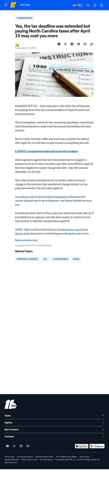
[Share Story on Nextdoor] (78, 44)
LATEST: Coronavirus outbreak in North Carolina (46, 151)
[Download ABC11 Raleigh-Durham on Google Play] (97, 446)
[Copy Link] (91, 44)
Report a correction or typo (26, 240)
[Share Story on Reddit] (72, 44)
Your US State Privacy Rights (66, 457)
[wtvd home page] (10, 404)
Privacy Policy (10, 457)
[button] (6, 5)
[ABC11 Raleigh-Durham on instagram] (21, 446)
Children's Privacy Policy (44, 457)
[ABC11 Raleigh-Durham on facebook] (7, 446)
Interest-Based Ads (12, 459)
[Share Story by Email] (85, 44)
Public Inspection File (29, 459)
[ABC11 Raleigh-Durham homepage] (14, 5)
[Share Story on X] (65, 44)
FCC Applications (46, 459)
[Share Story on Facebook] (58, 44)
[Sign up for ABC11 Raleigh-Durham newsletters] (28, 446)
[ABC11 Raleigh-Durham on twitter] (14, 446)
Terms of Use (84, 457)
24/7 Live (25, 4)
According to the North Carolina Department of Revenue (48, 196)
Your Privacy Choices (25, 457)
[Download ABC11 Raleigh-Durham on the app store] (82, 446)
